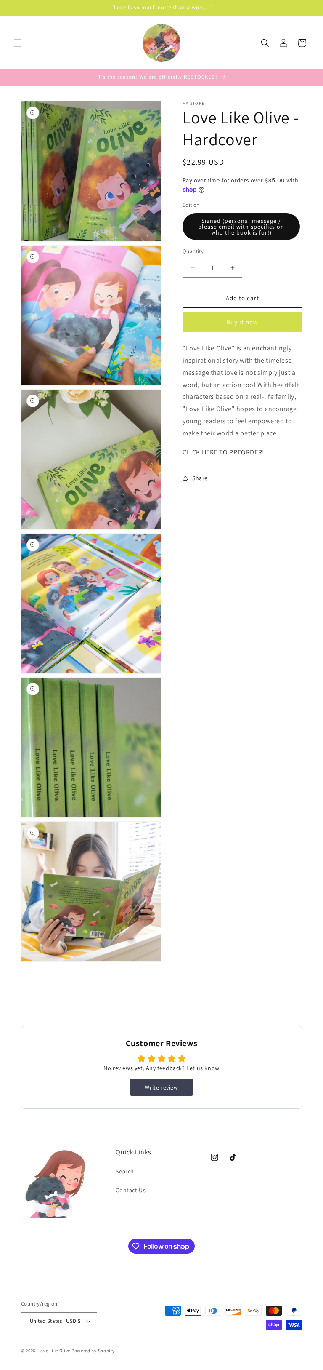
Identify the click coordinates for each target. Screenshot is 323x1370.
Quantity (193, 251)
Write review (161, 1087)
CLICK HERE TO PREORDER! (224, 452)
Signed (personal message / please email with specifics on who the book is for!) (241, 226)
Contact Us (131, 1190)
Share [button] (200, 478)
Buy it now (242, 322)
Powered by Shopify (93, 1351)
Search (125, 1171)
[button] (17, 43)
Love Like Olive (54, 1351)
